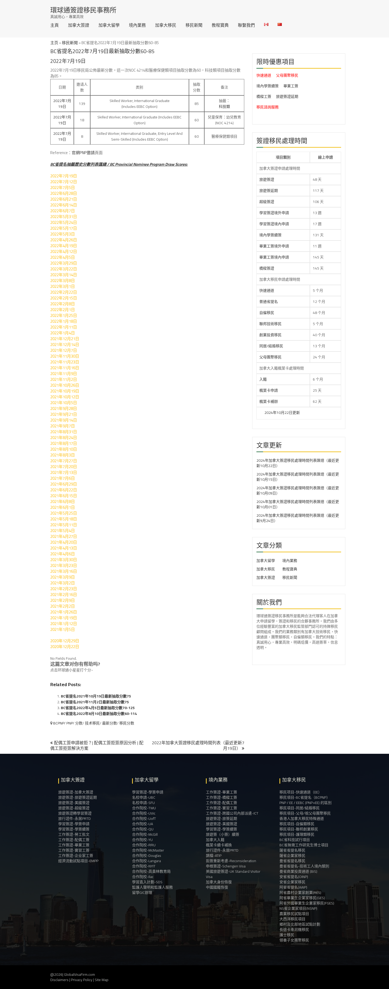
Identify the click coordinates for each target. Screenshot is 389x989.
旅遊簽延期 (268, 190)
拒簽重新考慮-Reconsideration (231, 860)
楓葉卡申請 (268, 390)
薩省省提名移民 (292, 850)
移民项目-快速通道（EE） (300, 792)
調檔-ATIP (213, 855)
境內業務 (137, 25)
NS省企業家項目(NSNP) (298, 908)
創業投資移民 (270, 334)
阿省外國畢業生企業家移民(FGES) (306, 903)
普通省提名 (268, 301)
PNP (69, 723)
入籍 (263, 379)
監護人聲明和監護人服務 (152, 887)
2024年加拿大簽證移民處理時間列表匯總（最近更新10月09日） (297, 490)
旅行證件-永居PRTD (74, 818)
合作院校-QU (142, 829)
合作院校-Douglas (146, 855)
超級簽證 (266, 201)
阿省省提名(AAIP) (293, 887)
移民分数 (126, 723)
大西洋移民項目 (292, 919)
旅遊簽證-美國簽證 (73, 802)
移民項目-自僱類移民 (296, 823)
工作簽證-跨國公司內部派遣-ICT (232, 813)
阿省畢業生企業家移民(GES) (302, 897)
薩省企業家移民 (292, 855)
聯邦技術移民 (270, 323)
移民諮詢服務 (267, 107)
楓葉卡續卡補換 (219, 845)
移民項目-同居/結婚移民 (299, 808)
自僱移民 (266, 312)
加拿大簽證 (78, 25)
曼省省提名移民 (292, 860)
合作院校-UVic (143, 813)
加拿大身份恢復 (219, 882)
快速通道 (263, 75)
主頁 (54, 25)
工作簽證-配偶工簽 (73, 839)
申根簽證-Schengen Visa (226, 866)
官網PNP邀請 (83, 152)
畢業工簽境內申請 (274, 257)
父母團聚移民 (287, 75)
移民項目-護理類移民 (296, 834)
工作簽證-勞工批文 (73, 834)
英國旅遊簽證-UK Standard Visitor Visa (233, 874)
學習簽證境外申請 (274, 212)
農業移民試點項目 (294, 913)
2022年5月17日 (63, 228)
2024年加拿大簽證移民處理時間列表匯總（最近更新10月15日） (297, 477)
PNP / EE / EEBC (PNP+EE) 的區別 (305, 802)
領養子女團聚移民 (294, 940)
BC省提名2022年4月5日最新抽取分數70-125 (98, 707)
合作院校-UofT (144, 818)
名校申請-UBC (143, 797)
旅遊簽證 (266, 179)
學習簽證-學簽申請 (73, 823)
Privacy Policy (81, 979)
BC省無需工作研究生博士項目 (303, 845)
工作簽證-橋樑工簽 (221, 797)
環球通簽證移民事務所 (83, 10)
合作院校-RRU (144, 845)
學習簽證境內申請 (274, 223)
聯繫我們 (246, 25)
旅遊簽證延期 (287, 96)
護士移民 (286, 934)
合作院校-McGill (145, 834)
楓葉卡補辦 (268, 401)
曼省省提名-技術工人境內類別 (304, 866)
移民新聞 (194, 25)
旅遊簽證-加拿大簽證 (75, 792)
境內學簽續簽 (267, 85)
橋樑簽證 (266, 268)
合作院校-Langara (146, 860)
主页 (54, 43)
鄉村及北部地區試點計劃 (299, 924)
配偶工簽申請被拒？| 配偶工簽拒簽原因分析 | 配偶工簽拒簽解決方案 (96, 745)
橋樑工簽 (263, 96)
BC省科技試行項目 (294, 839)
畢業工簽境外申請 (274, 246)
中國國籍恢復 (217, 887)
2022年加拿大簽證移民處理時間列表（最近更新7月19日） (198, 745)
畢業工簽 (290, 85)
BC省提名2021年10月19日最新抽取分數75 (96, 696)
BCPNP (58, 723)
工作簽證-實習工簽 (73, 850)
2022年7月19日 (62, 103)
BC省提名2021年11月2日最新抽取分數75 (95, 702)
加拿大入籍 (215, 839)
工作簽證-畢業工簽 (73, 845)
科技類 (224, 106)
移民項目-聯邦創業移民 (298, 829)
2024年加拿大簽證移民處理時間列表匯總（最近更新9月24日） (297, 518)
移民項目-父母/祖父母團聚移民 (305, 813)
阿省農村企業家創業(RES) (300, 892)
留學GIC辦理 (142, 892)
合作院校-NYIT (143, 866)
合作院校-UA (142, 823)
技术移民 (92, 723)
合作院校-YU (142, 839)
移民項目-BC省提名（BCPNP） (304, 797)
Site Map (101, 979)
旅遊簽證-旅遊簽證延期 (77, 797)
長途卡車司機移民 (294, 929)
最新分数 (109, 723)
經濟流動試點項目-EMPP (78, 860)
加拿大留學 (109, 25)
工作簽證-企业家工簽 (75, 855)
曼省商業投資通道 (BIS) (298, 871)
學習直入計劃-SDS (147, 882)
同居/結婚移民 (271, 346)
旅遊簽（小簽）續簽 (222, 834)
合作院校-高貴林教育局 (151, 871)
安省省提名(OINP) (293, 876)
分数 (79, 723)
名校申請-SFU (143, 802)
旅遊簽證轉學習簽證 (75, 813)
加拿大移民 (165, 25)
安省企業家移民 (292, 882)
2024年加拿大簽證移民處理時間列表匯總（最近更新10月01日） (297, 504)
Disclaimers (59, 979)
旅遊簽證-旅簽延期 (221, 818)
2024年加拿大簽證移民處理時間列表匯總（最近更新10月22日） (297, 463)
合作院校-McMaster (148, 850)
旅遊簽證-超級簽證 (73, 808)
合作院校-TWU (144, 808)
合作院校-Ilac (142, 876)
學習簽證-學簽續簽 (73, 829)
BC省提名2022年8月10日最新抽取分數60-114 (99, 713)
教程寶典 (220, 25)
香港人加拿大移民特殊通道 (301, 818)
